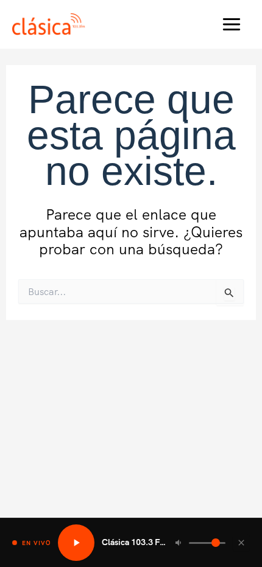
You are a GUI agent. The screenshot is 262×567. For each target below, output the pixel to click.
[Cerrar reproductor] (241, 542)
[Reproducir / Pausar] (76, 542)
